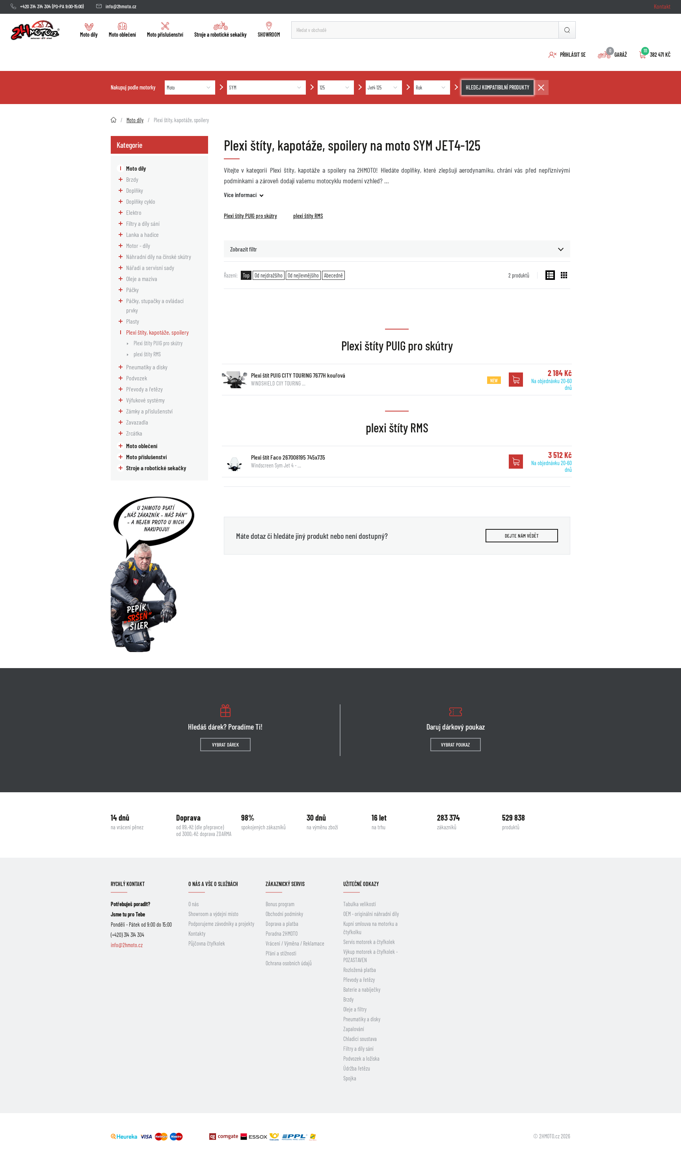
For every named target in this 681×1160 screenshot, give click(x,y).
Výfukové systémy (145, 400)
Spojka (349, 1078)
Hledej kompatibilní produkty (497, 87)
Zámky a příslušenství (149, 411)
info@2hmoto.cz (121, 6)
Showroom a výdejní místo (213, 913)
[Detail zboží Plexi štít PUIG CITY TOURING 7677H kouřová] (234, 379)
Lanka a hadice (142, 234)
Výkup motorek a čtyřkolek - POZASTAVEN (370, 955)
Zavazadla (137, 422)
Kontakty (196, 933)
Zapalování (353, 1029)
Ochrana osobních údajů (289, 963)
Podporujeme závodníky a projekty (221, 923)
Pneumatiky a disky (146, 367)
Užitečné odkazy (361, 884)
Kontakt (662, 6)
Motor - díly (138, 245)
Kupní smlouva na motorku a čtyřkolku (370, 927)
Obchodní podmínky (284, 913)
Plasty (132, 321)
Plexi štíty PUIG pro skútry (158, 343)
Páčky (132, 289)
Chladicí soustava (360, 1038)
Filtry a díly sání (143, 223)
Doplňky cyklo (140, 201)
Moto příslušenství (165, 34)
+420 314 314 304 (35, 6)
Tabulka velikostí (359, 904)
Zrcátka (134, 433)
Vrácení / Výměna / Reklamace (295, 943)
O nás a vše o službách (213, 884)
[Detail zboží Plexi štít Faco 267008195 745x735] (234, 461)
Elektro (133, 212)
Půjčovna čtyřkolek (206, 943)
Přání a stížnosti (281, 953)
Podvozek (136, 378)
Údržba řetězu (356, 1068)
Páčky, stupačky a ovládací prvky (155, 305)
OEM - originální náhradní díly (371, 913)
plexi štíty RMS (147, 354)
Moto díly (89, 34)
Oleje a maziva (141, 278)
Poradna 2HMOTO (282, 933)
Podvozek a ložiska (361, 1058)
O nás (193, 904)
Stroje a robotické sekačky (220, 34)
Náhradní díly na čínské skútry (158, 256)
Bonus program (280, 904)
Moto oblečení (122, 34)
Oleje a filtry (355, 1009)
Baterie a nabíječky (361, 989)
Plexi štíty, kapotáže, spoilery (157, 332)
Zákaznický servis (285, 884)
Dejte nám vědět (522, 536)
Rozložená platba (359, 969)
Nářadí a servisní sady (150, 267)
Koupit (516, 379)
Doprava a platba (282, 923)
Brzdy (132, 179)
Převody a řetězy (144, 389)
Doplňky (134, 190)
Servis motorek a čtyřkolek (369, 941)
